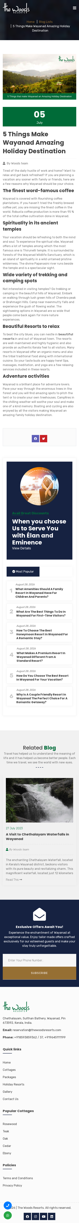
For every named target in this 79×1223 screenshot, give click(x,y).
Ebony (7, 1153)
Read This (19, 877)
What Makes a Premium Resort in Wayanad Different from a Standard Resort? (41, 657)
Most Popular (24, 571)
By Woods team (25, 846)
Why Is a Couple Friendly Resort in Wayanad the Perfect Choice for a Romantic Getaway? (41, 698)
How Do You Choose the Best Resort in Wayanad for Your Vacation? (42, 677)
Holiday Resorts (13, 1084)
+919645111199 (55, 1037)
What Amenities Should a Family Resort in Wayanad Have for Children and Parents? (39, 593)
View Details (21, 548)
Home (31, 22)
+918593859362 (25, 1037)
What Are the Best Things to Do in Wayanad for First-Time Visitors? (41, 613)
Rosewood (10, 1124)
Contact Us (10, 1099)
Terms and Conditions (18, 1178)
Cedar (7, 1146)
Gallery (7, 1091)
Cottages (9, 1070)
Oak (5, 1138)
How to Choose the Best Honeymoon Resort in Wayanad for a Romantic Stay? (42, 634)
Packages (9, 1077)
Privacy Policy (12, 1185)
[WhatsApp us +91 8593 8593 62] (8, 1215)
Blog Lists (46, 22)
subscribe (39, 973)
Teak (6, 1131)
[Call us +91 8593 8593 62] (8, 1205)
